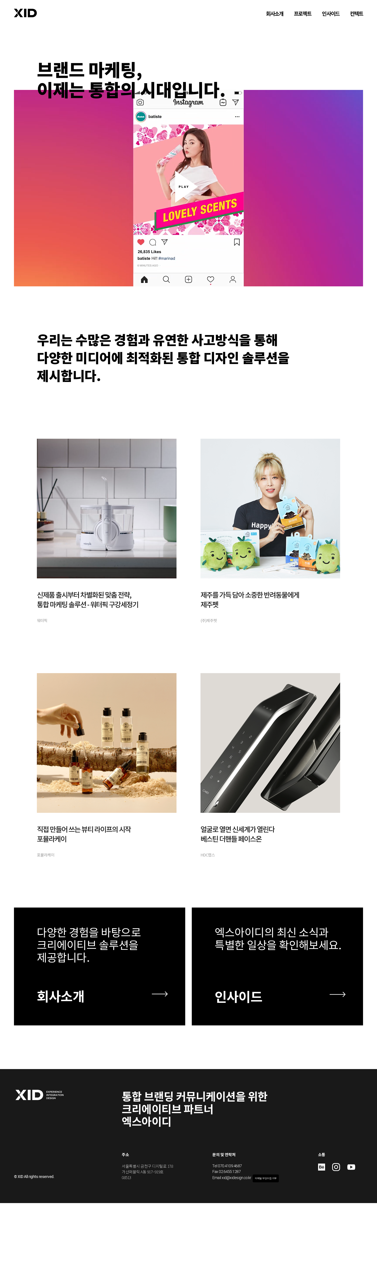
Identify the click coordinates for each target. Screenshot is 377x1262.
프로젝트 (302, 13)
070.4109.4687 (230, 1166)
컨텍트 (356, 13)
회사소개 (274, 13)
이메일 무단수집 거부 (266, 1178)
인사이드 (330, 13)
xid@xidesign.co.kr (236, 1177)
